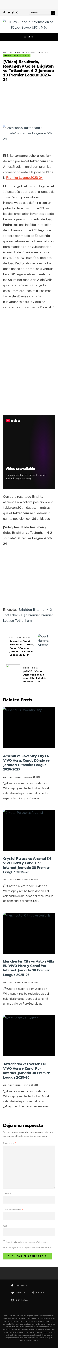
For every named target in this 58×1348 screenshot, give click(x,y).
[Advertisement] (29, 103)
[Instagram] (17, 12)
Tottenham (23, 620)
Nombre (7, 1193)
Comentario (9, 1143)
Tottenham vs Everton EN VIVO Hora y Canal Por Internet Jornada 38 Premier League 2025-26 (26, 1071)
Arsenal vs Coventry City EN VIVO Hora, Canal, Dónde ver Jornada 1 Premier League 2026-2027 (27, 763)
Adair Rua (19, 52)
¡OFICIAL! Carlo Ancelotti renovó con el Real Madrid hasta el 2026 (34, 675)
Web (5, 1226)
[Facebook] (4, 12)
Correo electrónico (13, 1209)
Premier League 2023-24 (24, 178)
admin (18, 777)
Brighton (25, 609)
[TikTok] (13, 12)
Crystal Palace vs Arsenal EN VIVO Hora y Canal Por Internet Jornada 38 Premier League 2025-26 (27, 865)
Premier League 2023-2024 (16, 55)
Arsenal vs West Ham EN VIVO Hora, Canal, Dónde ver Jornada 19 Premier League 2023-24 (21, 646)
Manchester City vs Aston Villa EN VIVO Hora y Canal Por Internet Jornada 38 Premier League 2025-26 (28, 968)
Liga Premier (30, 615)
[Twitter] (9, 12)
